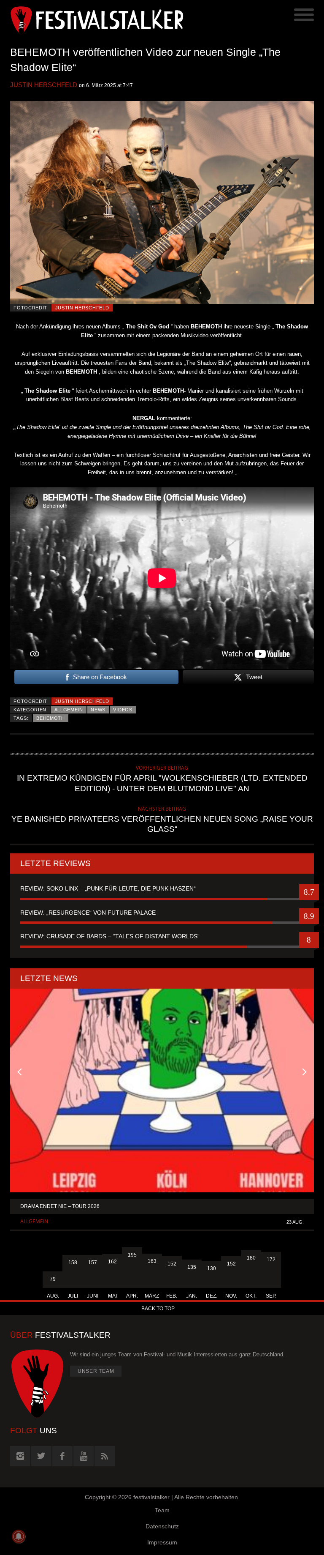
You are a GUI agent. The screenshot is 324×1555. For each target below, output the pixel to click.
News (98, 709)
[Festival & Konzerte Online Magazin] (86, 19)
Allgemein (68, 709)
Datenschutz (162, 1526)
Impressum (162, 1542)
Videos (122, 709)
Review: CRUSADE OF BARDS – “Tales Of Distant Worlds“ (110, 936)
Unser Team (96, 1371)
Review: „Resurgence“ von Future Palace (88, 912)
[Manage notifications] (18, 1536)
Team (162, 1510)
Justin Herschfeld (43, 84)
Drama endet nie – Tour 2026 (60, 1206)
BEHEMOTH (50, 718)
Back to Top (158, 1309)
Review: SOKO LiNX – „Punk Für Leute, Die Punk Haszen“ (108, 888)
